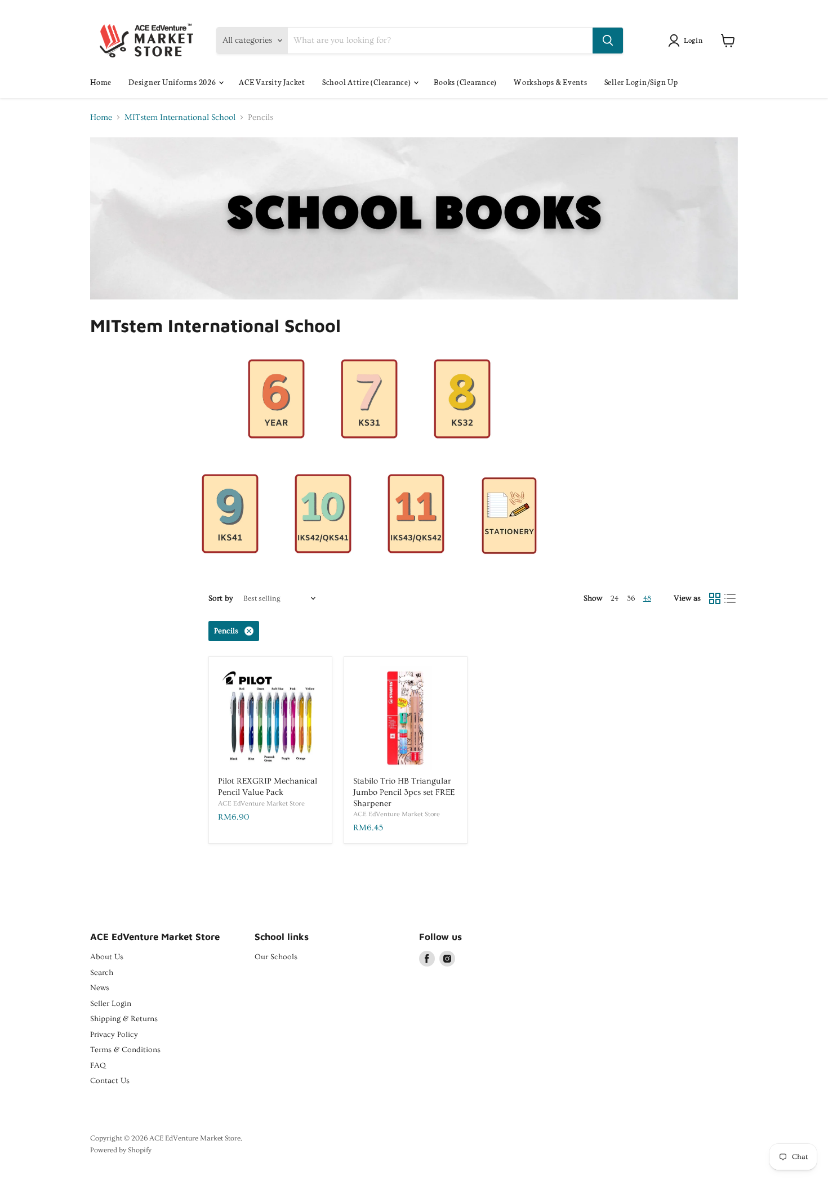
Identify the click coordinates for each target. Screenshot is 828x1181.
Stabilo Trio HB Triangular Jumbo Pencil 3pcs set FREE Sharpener (404, 792)
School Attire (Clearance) (367, 82)
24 (614, 598)
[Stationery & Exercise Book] (509, 566)
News (99, 987)
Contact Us (110, 1080)
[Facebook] (427, 959)
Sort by (220, 598)
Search (101, 972)
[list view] (730, 598)
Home (101, 82)
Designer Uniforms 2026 (172, 82)
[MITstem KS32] (462, 452)
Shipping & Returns (124, 1018)
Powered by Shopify (121, 1150)
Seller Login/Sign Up (641, 82)
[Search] (608, 40)
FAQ (98, 1065)
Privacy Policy (114, 1034)
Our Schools (276, 956)
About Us (106, 956)
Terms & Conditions (125, 1049)
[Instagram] (447, 959)
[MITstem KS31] (369, 452)
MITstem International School (179, 117)
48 (647, 598)
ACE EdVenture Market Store (261, 803)
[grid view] (715, 598)
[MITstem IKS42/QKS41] (323, 566)
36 (631, 598)
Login (693, 39)
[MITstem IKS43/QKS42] (416, 566)
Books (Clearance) (465, 82)
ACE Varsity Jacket (272, 82)
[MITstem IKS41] (230, 566)
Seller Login (110, 1003)
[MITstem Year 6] (276, 452)
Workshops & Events (550, 82)
